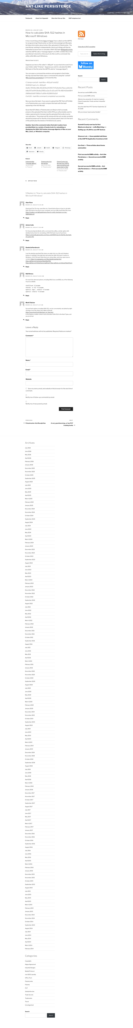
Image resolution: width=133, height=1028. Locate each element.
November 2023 (30, 553)
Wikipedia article (66, 49)
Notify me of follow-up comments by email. (40, 397)
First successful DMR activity (86, 96)
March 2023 (28, 580)
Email (28, 370)
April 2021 (28, 657)
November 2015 (30, 877)
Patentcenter (29, 981)
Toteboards (28, 18)
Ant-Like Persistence (48, 6)
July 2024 (28, 525)
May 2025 (28, 492)
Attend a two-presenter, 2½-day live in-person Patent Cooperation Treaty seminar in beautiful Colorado (91, 101)
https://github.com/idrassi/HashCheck (61, 263)
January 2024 (29, 546)
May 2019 (28, 735)
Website (28, 379)
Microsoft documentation (34, 78)
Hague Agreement (30, 964)
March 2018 (28, 783)
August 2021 (28, 644)
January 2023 (29, 586)
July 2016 (28, 850)
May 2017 (28, 816)
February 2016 (29, 867)
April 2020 (28, 698)
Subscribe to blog (99, 54)
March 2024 (28, 539)
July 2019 (28, 728)
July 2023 (28, 566)
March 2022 (28, 620)
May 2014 (28, 938)
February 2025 (29, 502)
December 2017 (29, 793)
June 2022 (28, 610)
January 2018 (29, 789)
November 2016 (30, 837)
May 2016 (28, 857)
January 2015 (29, 911)
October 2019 (29, 718)
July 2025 (28, 485)
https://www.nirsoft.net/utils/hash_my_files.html (39, 312)
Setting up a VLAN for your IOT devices (91, 130)
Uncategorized (29, 1005)
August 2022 (29, 603)
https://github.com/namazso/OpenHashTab (38, 261)
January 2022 (29, 627)
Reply (27, 218)
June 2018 (28, 772)
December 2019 (30, 712)
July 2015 (28, 891)
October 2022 (29, 597)
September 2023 (30, 559)
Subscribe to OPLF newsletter (86, 46)
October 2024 (29, 515)
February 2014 (29, 948)
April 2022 (28, 617)
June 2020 (28, 691)
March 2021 (28, 661)
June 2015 (28, 894)
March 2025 (28, 498)
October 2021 (29, 637)
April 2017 (28, 820)
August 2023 (29, 563)
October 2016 (29, 840)
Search (80, 76)
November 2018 (30, 756)
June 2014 (28, 935)
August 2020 (29, 685)
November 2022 (30, 593)
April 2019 (28, 739)
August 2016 (29, 847)
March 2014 (28, 945)
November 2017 (30, 796)
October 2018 (29, 759)
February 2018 (29, 786)
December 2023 (30, 549)
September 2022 (30, 600)
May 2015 (28, 898)
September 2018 (30, 762)
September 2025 (30, 478)
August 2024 (29, 522)
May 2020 (28, 695)
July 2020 (28, 688)
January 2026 (29, 465)
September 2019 (30, 722)
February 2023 (29, 583)
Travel (27, 1001)
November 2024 (30, 512)
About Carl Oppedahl (42, 18)
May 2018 (28, 776)
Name (28, 360)
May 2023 (28, 573)
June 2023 (28, 569)
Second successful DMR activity (87, 92)
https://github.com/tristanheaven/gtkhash (38, 263)
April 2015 (28, 901)
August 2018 (29, 766)
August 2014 (29, 928)
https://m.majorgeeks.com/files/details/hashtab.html (46, 259)
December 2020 (30, 671)
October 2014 (29, 921)
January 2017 (29, 830)
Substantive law (29, 991)
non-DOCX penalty (30, 974)
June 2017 (28, 813)
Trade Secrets (29, 995)
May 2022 (28, 613)
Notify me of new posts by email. (36, 404)
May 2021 (28, 654)
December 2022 (30, 590)
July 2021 (27, 647)
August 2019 (29, 725)
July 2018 (28, 769)
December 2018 (30, 752)
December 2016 (30, 833)
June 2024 (28, 529)
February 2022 (29, 624)
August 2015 (29, 887)
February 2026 (29, 461)
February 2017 (29, 827)
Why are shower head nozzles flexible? (89, 112)
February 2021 (29, 664)
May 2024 (28, 532)
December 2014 (30, 915)
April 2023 (28, 576)
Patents (27, 984)
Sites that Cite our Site (58, 18)
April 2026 (28, 458)
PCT (26, 988)
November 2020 (30, 674)
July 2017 (27, 810)
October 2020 (29, 678)
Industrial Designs (30, 967)
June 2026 (28, 451)
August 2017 (28, 806)
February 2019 (29, 745)
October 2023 (29, 556)
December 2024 (30, 509)
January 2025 (29, 505)
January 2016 (29, 871)
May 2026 (28, 454)
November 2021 (30, 634)
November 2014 (30, 918)
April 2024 (28, 536)
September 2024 (30, 519)
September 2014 (30, 925)
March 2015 (28, 904)
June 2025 (28, 488)
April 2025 (28, 495)
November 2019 (30, 715)
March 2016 (28, 864)
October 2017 (29, 800)
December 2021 (29, 630)
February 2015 (29, 908)
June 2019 (28, 732)
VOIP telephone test (75, 18)
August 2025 (29, 481)
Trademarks (28, 998)
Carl (41, 30)
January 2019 (29, 749)
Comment (30, 336)
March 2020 (28, 701)
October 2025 (29, 475)
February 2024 (29, 542)
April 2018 (28, 779)
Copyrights (28, 961)
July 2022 (28, 607)
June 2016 (28, 854)
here (45, 41)
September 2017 (30, 803)
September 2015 (30, 884)
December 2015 (30, 874)
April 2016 (28, 860)
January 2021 (29, 668)
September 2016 (30, 843)
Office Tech (32, 181)
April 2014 (28, 942)
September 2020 (30, 681)
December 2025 (30, 468)
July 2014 (28, 931)
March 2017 (28, 823)
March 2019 (28, 742)
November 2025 (30, 471)
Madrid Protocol (29, 971)
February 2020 (29, 705)
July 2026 (28, 448)
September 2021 (30, 641)
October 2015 (29, 881)
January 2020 (29, 708)
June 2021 (28, 651)
